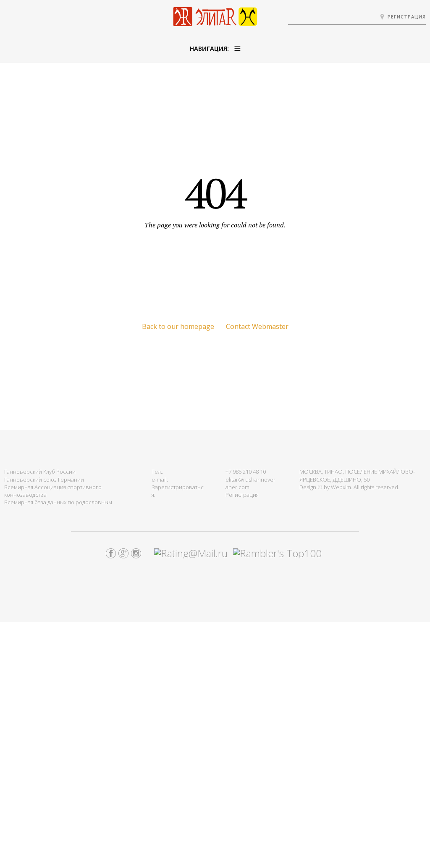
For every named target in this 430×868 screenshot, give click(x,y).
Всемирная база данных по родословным (58, 502)
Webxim (341, 487)
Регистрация (407, 16)
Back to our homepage (178, 326)
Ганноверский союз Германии (44, 479)
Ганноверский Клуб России (40, 471)
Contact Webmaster (257, 326)
